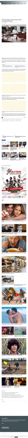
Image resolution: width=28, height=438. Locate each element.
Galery (22, 3)
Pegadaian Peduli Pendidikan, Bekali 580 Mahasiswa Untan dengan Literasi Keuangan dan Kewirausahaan (20, 66)
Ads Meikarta (14, 3)
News (2, 146)
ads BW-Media (10, 3)
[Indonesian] (3, 200)
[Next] (14, 163)
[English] (2, 200)
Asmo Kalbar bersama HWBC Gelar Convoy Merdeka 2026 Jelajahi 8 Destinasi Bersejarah (5, 148)
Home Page (25, 3)
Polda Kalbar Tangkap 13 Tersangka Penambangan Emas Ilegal (22, 159)
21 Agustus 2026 (20, 149)
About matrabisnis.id (4, 3)
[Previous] (13, 163)
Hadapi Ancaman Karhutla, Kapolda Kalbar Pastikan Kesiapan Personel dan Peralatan (14, 159)
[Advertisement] (14, 10)
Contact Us (18, 3)
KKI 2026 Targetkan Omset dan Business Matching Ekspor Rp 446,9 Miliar (10, 392)
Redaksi (2, 423)
